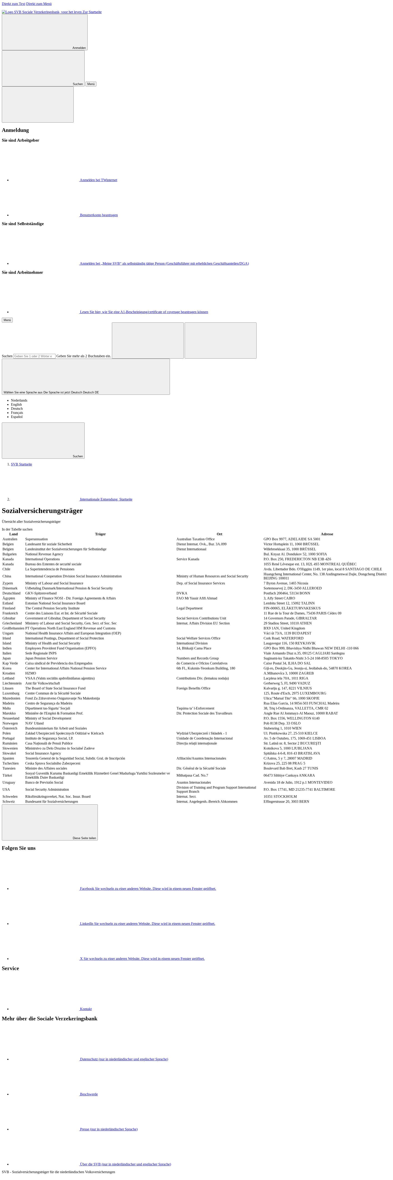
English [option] (16, 404)
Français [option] (17, 413)
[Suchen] (148, 340)
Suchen (7, 356)
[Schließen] (38, 104)
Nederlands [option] (19, 400)
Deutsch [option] (17, 408)
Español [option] (17, 417)
